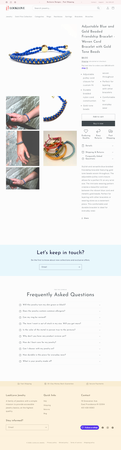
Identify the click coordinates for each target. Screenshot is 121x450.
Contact (93, 2)
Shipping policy (89, 442)
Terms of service (76, 442)
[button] (113, 8)
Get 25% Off (110, 2)
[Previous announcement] (39, 2)
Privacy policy (52, 442)
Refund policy (63, 442)
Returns (47, 409)
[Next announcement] (81, 2)
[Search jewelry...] (98, 8)
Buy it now (98, 123)
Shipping (85, 61)
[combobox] (66, 8)
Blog (45, 413)
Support (101, 2)
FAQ (45, 401)
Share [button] (86, 218)
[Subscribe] (79, 267)
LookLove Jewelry (38, 442)
